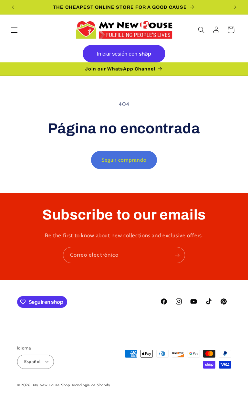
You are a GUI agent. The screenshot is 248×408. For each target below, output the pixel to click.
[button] (14, 29)
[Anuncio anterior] (13, 7)
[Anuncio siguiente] (235, 7)
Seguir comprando (124, 160)
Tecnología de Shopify (90, 385)
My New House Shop (51, 385)
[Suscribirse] (177, 255)
